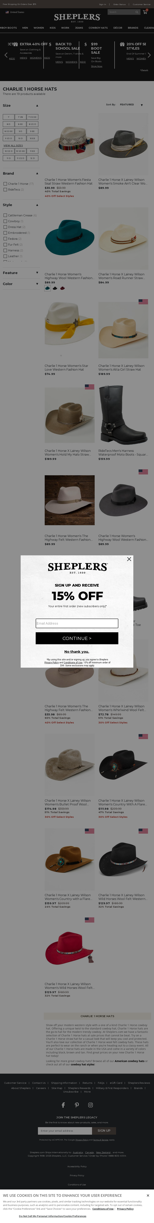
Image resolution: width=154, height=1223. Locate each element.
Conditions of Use (103, 1208)
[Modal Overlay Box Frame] (77, 611)
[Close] (148, 1195)
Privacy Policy (125, 1208)
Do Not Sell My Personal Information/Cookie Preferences (52, 1216)
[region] (77, 1206)
